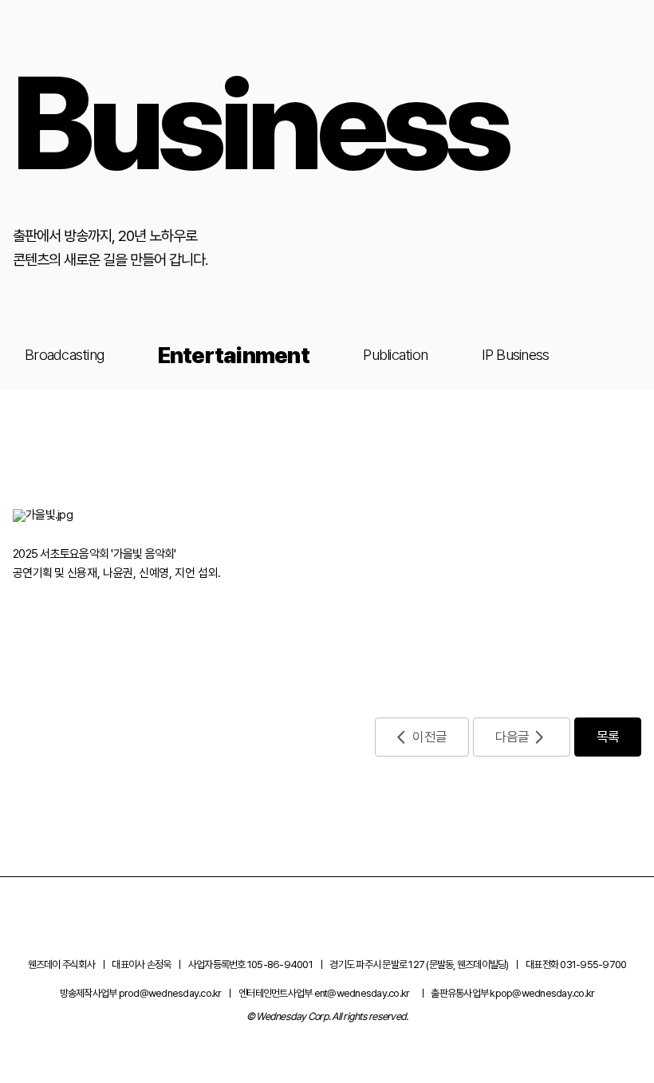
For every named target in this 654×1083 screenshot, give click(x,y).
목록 (608, 737)
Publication (395, 355)
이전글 (429, 737)
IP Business (516, 355)
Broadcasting (64, 355)
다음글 (512, 737)
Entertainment (233, 355)
